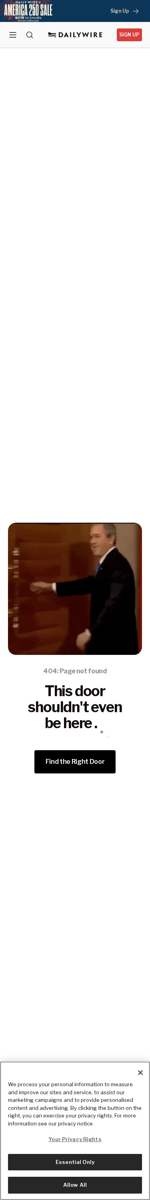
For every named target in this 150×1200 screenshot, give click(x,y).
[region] (75, 1130)
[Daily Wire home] (75, 34)
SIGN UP (129, 35)
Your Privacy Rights (74, 1139)
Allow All (75, 1185)
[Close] (140, 1072)
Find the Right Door (75, 761)
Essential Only (75, 1162)
